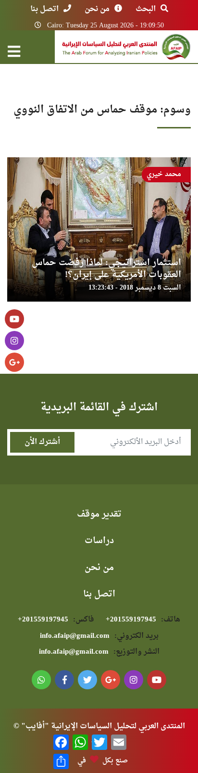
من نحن (97, 9)
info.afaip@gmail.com (99, 636)
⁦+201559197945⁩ (143, 620)
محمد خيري (164, 174)
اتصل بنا (44, 9)
